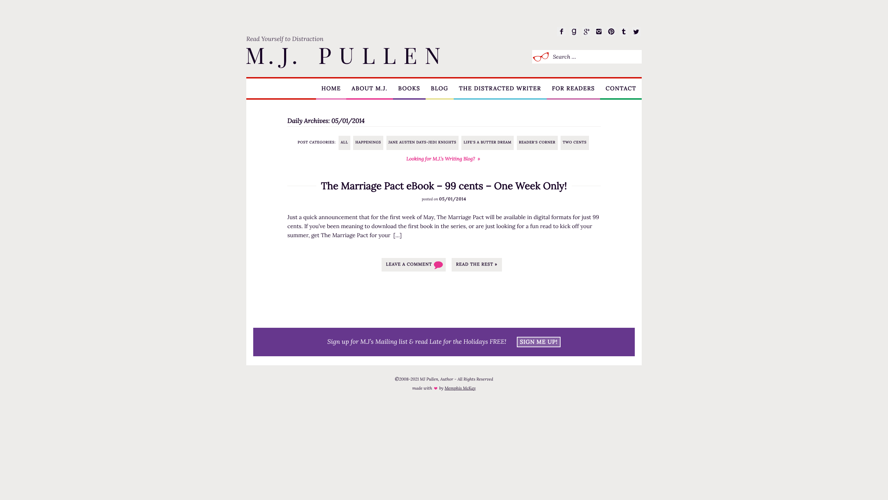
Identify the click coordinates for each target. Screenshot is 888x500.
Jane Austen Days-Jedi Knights (422, 142)
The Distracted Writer (500, 88)
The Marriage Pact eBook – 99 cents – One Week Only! (444, 186)
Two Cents (575, 142)
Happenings (368, 142)
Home (331, 88)
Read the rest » (476, 264)
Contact (621, 88)
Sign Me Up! (539, 342)
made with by (444, 388)
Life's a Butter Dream (488, 142)
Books (409, 88)
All (344, 142)
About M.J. (369, 88)
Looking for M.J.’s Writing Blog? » (443, 159)
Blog (439, 88)
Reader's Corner (537, 142)
